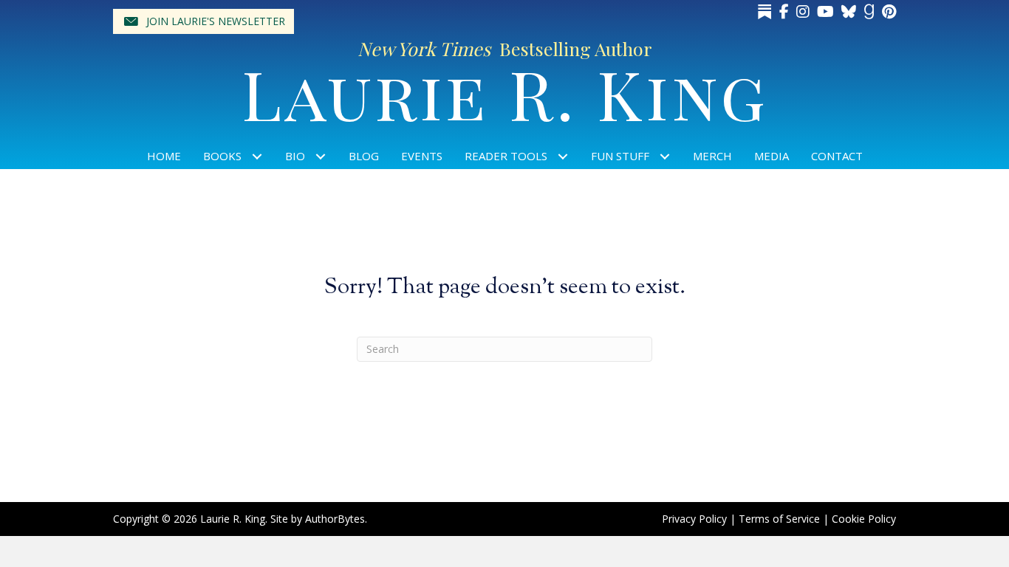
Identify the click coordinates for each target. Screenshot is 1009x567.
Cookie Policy (864, 519)
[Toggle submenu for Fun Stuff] (665, 156)
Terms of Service (779, 519)
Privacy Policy (694, 519)
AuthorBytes (335, 519)
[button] (203, 21)
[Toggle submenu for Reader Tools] (563, 156)
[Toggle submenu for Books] (257, 156)
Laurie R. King (505, 92)
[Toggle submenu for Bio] (321, 156)
